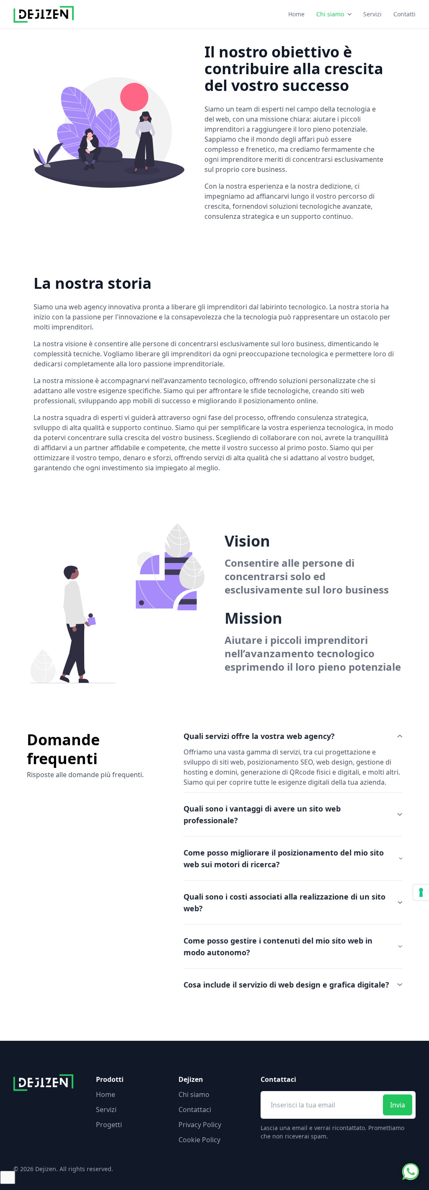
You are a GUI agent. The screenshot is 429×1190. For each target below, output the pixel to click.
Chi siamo (330, 14)
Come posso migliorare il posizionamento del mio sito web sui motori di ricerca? (283, 858)
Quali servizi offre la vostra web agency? (259, 736)
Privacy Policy (199, 1124)
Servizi (372, 14)
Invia (397, 1105)
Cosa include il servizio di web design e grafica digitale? (286, 985)
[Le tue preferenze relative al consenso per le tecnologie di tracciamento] (421, 892)
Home (296, 14)
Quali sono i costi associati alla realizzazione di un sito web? (284, 902)
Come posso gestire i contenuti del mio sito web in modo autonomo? (277, 946)
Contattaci (194, 1109)
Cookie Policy (199, 1139)
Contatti (404, 14)
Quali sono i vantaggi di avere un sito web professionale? (262, 814)
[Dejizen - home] (43, 14)
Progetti (109, 1124)
